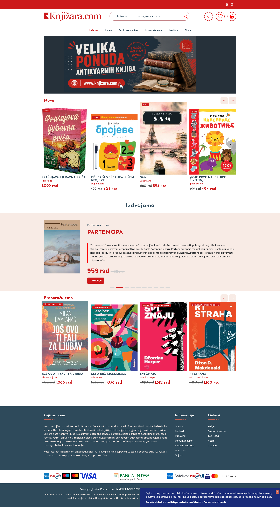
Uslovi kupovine (184, 440)
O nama (179, 426)
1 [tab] (135, 89)
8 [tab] (156, 287)
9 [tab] (162, 287)
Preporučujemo (153, 30)
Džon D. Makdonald (199, 377)
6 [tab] (144, 287)
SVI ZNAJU (148, 374)
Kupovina (180, 436)
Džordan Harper (148, 377)
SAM (143, 177)
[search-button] (186, 16)
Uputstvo (180, 450)
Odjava (179, 455)
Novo (49, 101)
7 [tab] (150, 287)
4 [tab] (133, 287)
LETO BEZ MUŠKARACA (108, 374)
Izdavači (212, 445)
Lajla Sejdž (47, 180)
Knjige (108, 30)
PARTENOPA (105, 232)
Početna (93, 30)
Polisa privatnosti (184, 445)
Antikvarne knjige (128, 30)
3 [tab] (127, 287)
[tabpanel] (140, 65)
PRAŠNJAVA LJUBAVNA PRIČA (64, 177)
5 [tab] (138, 287)
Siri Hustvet (96, 377)
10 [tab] (168, 287)
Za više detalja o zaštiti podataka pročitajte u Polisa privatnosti (186, 502)
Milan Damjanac (50, 377)
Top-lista (173, 30)
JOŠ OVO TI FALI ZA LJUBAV (63, 374)
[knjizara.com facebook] (227, 4)
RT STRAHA (197, 374)
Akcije (188, 30)
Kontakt (179, 431)
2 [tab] (143, 89)
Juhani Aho (145, 180)
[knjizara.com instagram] (232, 4)
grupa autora (97, 183)
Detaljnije (96, 280)
